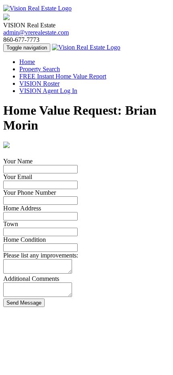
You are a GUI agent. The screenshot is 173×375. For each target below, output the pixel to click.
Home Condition (24, 239)
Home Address (22, 208)
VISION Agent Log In (48, 90)
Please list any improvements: (40, 255)
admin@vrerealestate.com (36, 32)
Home (27, 61)
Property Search (39, 69)
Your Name (18, 161)
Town (10, 223)
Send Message (23, 303)
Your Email (17, 176)
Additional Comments (31, 278)
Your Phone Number (29, 192)
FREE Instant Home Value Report (62, 76)
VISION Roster (39, 83)
